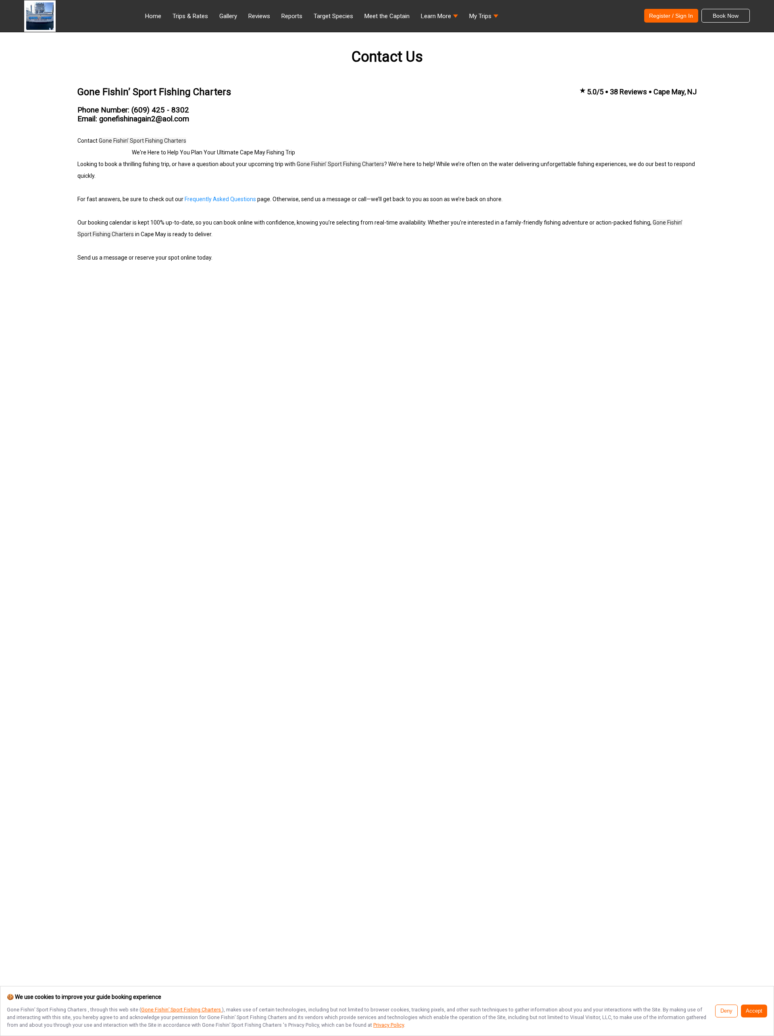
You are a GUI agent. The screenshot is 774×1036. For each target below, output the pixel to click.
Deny (726, 1011)
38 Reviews (628, 91)
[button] (439, 18)
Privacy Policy (388, 1025)
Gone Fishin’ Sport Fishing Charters (181, 1010)
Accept (754, 1011)
